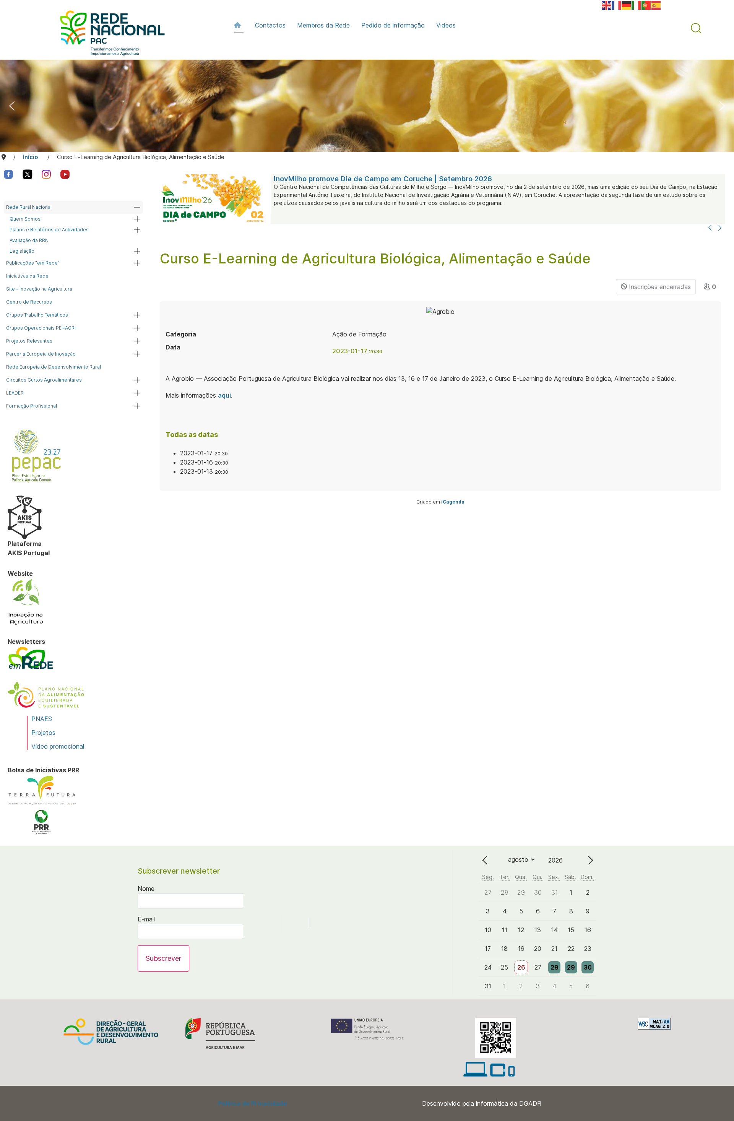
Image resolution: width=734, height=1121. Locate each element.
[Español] (656, 4)
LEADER (15, 393)
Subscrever (163, 958)
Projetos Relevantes (29, 341)
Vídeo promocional (57, 746)
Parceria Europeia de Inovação (41, 354)
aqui (224, 395)
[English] (607, 4)
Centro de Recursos (29, 302)
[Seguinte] (720, 228)
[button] (696, 28)
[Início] (239, 25)
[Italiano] (636, 4)
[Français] (617, 4)
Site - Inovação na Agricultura (39, 289)
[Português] (646, 4)
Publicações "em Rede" (33, 263)
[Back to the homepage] (108, 35)
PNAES (41, 719)
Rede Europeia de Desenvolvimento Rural (53, 367)
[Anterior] (710, 228)
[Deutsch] (627, 4)
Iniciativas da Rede (27, 276)
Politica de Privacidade (252, 1103)
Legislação (22, 251)
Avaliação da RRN (29, 240)
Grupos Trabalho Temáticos (37, 315)
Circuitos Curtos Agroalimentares (44, 380)
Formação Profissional (31, 406)
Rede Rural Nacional (29, 207)
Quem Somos (25, 219)
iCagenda (452, 502)
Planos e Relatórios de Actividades (49, 229)
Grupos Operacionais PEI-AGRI (41, 328)
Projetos (43, 732)
